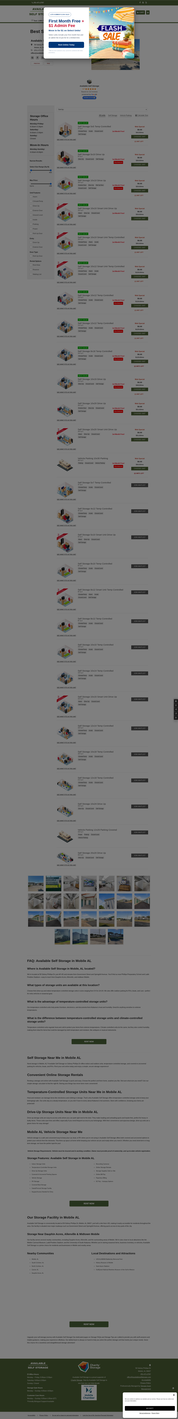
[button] (174, 1395)
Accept (150, 1408)
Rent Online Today (66, 45)
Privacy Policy (155, 1413)
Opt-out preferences (144, 1413)
